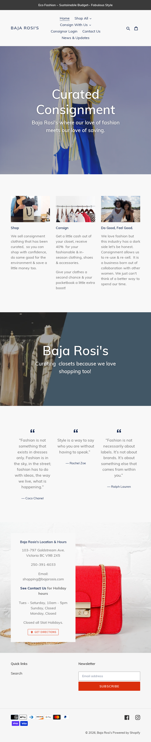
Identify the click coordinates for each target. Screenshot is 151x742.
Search (16, 673)
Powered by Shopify (126, 733)
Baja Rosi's (25, 28)
